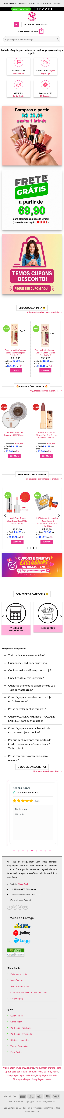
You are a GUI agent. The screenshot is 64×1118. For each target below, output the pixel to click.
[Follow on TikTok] (43, 9)
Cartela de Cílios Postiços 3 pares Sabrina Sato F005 (36, 435)
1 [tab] (14, 850)
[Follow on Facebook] (37, 9)
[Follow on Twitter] (46, 9)
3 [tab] (23, 850)
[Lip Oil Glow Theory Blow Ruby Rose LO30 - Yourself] (18, 502)
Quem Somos (16, 1015)
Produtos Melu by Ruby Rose (43, 1071)
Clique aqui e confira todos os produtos (43, 479)
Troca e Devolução (19, 1046)
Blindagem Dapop (22, 1079)
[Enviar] (57, 39)
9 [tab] (50, 850)
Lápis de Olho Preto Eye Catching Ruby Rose (36, 351)
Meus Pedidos (16, 980)
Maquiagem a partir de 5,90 (21, 1075)
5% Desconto (45, 96)
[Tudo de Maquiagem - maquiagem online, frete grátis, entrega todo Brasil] (32, 16)
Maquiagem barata (41, 1079)
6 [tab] (37, 850)
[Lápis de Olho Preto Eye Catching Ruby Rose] (36, 335)
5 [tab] (32, 850)
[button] (16, 24)
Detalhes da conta (18, 974)
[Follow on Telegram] (51, 9)
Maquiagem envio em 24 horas (18, 1067)
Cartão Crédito (19, 96)
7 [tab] (41, 850)
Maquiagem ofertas (45, 1067)
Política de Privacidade (21, 1033)
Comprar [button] (6, 370)
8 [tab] (45, 850)
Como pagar (16, 1021)
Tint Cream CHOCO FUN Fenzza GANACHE (48, 519)
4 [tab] (28, 850)
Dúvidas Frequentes (19, 1040)
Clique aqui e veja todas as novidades (43, 312)
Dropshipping (16, 998)
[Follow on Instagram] (40, 9)
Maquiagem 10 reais (46, 1075)
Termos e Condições (19, 986)
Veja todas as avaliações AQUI (46, 771)
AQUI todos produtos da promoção (45, 391)
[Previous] (5, 346)
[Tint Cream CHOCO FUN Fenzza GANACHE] (47, 502)
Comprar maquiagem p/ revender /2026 (28, 992)
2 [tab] (19, 850)
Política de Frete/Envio (21, 1027)
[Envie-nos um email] (25, 907)
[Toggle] (5, 656)
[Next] (59, 346)
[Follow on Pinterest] (49, 9)
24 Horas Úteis (18, 73)
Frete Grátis (15, 1052)
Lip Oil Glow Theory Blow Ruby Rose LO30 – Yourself (18, 521)
